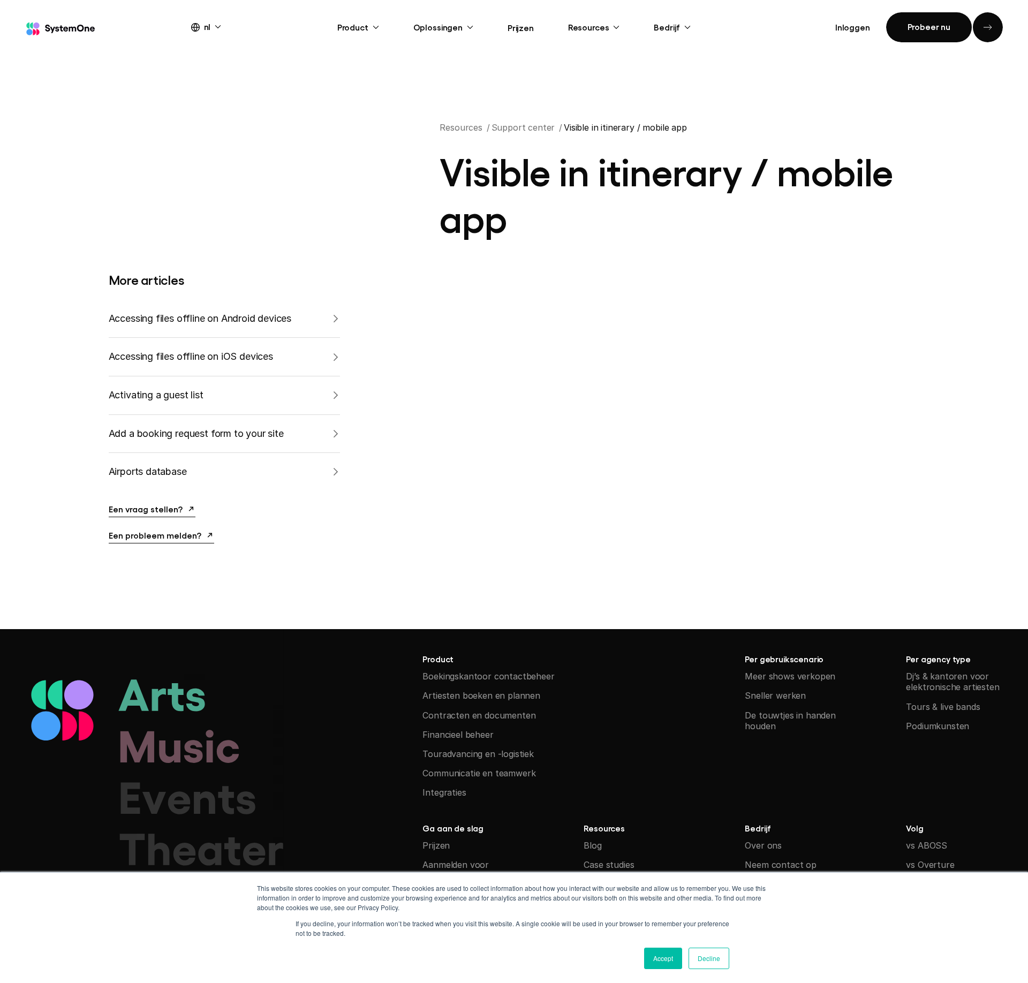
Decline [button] (709, 958)
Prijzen (521, 27)
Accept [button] (663, 958)
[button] (216, 26)
